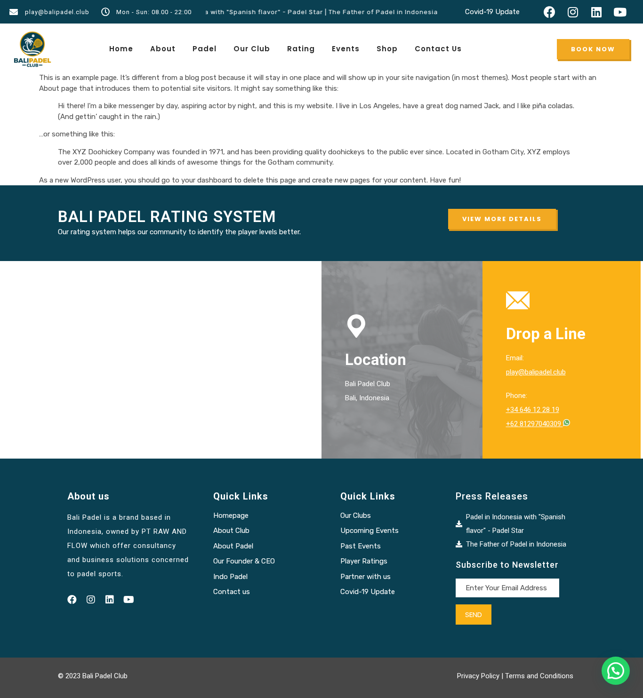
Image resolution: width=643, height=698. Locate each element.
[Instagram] (573, 12)
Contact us (231, 591)
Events (346, 48)
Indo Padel (230, 576)
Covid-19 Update (492, 12)
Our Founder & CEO (244, 561)
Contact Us (438, 48)
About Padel (233, 546)
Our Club (251, 48)
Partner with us (365, 576)
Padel (205, 48)
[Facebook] (549, 12)
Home (121, 48)
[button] (593, 49)
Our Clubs (355, 515)
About (163, 48)
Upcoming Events (369, 530)
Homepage (231, 515)
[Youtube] (620, 12)
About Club (231, 530)
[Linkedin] (596, 12)
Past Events (360, 546)
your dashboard (206, 180)
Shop (387, 48)
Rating (301, 48)
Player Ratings (363, 561)
